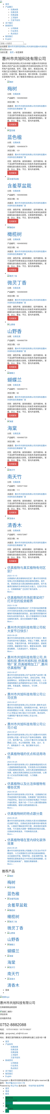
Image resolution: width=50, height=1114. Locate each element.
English (8, 39)
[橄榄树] (11, 227)
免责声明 (40, 1085)
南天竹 (14, 476)
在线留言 (13, 124)
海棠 (12, 428)
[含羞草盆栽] (13, 178)
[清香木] (11, 518)
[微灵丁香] (12, 275)
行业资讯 (14, 30)
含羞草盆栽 (19, 185)
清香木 (14, 525)
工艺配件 (14, 17)
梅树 (12, 88)
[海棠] (10, 421)
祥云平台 (14, 1085)
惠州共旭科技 (41, 46)
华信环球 (32, 1085)
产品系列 (9, 1044)
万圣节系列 (15, 20)
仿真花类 (14, 12)
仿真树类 (14, 9)
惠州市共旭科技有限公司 (18, 46)
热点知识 (14, 33)
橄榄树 (14, 234)
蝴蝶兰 (14, 379)
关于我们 (9, 22)
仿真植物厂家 (20, 108)
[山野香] (11, 324)
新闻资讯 (9, 25)
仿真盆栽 (14, 14)
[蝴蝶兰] (11, 372)
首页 (7, 4)
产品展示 (9, 6)
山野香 (14, 331)
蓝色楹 (14, 137)
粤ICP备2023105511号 (15, 1083)
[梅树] (10, 81)
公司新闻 (14, 28)
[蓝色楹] (11, 130)
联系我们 (9, 36)
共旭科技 (32, 46)
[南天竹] (11, 469)
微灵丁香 (17, 282)
